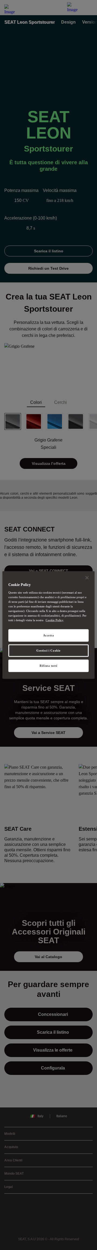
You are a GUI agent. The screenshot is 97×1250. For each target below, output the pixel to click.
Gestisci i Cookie (48, 650)
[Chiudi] (87, 578)
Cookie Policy (55, 620)
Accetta (48, 635)
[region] (48, 625)
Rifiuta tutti (48, 665)
